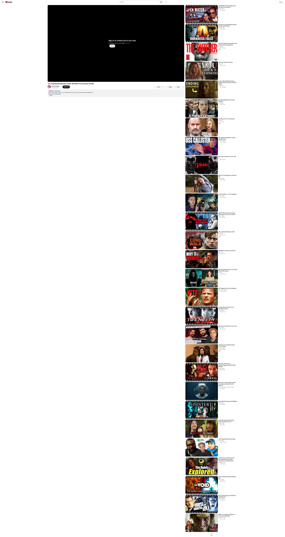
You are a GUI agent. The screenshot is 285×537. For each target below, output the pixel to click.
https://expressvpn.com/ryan (58, 92)
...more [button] (50, 95)
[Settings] (274, 2)
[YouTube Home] (8, 2)
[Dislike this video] (163, 87)
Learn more (127, 43)
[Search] (161, 2)
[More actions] (182, 87)
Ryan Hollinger (55, 86)
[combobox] (139, 2)
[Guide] (3, 2)
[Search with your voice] (166, 2)
